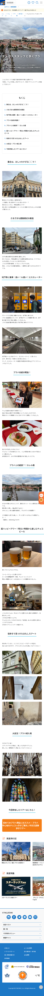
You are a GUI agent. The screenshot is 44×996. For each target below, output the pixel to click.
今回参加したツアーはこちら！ (15, 149)
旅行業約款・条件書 (30, 951)
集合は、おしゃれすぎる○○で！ (16, 104)
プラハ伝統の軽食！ (12, 120)
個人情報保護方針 (9, 955)
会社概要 (26, 955)
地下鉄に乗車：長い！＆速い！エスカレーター (21, 115)
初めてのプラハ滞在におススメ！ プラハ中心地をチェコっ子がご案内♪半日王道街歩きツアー (20, 825)
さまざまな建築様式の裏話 (14, 110)
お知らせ (7, 948)
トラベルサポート (9, 951)
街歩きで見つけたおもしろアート (16, 138)
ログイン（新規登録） (10, 7)
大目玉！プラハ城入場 (12, 144)
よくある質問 (28, 948)
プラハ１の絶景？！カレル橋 (15, 125)
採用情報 (7, 958)
